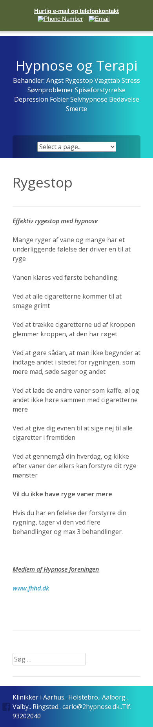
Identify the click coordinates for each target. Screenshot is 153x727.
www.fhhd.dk (31, 588)
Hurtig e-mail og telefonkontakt (76, 10)
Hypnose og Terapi (77, 65)
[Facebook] (6, 706)
